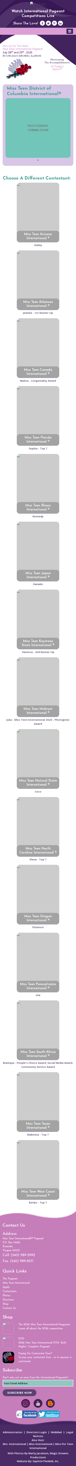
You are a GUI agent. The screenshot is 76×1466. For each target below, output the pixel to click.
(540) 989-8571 (21, 1261)
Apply (6, 1287)
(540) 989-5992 (23, 1255)
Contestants (10, 1291)
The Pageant (10, 1279)
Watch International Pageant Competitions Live (38, 13)
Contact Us (9, 1308)
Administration (12, 1432)
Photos (6, 1295)
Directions (8, 1300)
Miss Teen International (16, 1283)
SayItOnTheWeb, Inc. (46, 1461)
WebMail (56, 1432)
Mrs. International (14, 1444)
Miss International (40, 1444)
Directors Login (37, 1432)
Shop (5, 1304)
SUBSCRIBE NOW (19, 1393)
